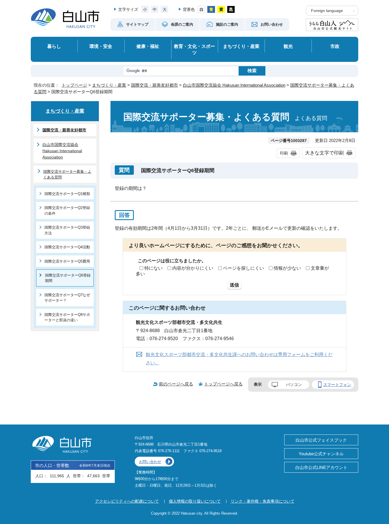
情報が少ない (287, 268)
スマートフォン (337, 384)
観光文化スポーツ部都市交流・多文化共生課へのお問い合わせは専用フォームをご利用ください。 (239, 358)
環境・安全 (100, 46)
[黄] (221, 9)
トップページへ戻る (223, 383)
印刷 (284, 153)
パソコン (294, 384)
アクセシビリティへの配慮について (127, 501)
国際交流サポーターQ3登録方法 (67, 230)
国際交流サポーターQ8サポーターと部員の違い (67, 317)
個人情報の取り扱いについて (195, 501)
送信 (234, 285)
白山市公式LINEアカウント (321, 467)
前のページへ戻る (176, 383)
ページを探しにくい (243, 268)
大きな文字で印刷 (324, 153)
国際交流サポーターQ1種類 (67, 194)
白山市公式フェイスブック (321, 440)
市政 (334, 46)
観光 (288, 46)
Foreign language (327, 11)
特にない (153, 268)
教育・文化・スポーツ (194, 49)
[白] (201, 9)
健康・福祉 (147, 46)
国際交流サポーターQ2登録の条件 (67, 210)
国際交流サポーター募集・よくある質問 (67, 174)
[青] (211, 9)
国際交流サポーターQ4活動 (67, 247)
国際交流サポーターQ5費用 (67, 261)
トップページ (74, 85)
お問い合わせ (150, 462)
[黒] (231, 9)
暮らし (54, 46)
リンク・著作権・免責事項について (262, 501)
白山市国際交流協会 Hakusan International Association (234, 85)
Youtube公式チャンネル (321, 453)
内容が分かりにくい (192, 268)
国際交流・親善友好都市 (154, 85)
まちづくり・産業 (241, 46)
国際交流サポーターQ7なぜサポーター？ (67, 297)
